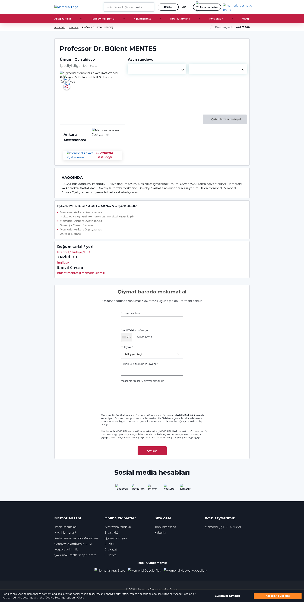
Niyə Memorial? (65, 532)
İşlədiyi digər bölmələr (79, 66)
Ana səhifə (59, 27)
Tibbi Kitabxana (180, 18)
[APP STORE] (111, 571)
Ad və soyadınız (130, 313)
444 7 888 (243, 27)
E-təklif (109, 544)
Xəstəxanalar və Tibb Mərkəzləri (76, 538)
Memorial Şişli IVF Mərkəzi (223, 527)
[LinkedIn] (184, 488)
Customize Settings (227, 595)
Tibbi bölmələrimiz (102, 18)
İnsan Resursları (65, 527)
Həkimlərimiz (142, 18)
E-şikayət (110, 549)
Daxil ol (168, 7)
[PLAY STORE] (144, 571)
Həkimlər (73, 27)
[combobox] (157, 69)
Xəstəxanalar (62, 18)
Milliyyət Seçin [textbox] (134, 354)
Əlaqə (246, 18)
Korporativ (216, 18)
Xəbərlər (160, 532)
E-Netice (110, 555)
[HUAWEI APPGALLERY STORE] (187, 571)
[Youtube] (168, 488)
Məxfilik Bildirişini (185, 415)
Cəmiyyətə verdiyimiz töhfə (73, 544)
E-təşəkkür (112, 532)
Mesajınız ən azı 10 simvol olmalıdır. (142, 380)
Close (80, 597)
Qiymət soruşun (115, 538)
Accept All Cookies (278, 595)
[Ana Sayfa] (66, 7)
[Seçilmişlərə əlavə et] (67, 78)
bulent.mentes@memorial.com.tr (81, 273)
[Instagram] (136, 488)
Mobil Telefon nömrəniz (135, 334)
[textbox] (157, 69)
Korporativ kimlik (66, 549)
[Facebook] (119, 488)
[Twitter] (152, 488)
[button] (150, 7)
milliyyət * (132, 351)
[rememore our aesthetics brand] (237, 7)
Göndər (152, 450)
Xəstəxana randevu (117, 527)
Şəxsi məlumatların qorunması (75, 555)
